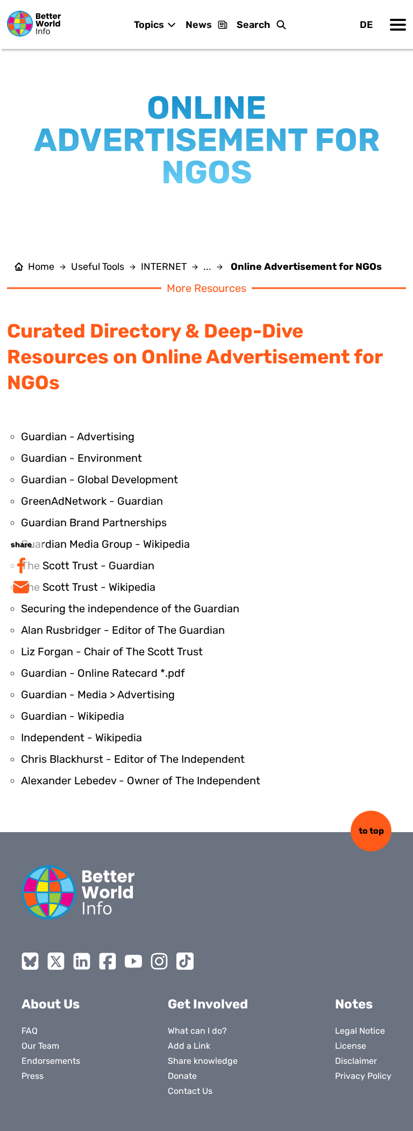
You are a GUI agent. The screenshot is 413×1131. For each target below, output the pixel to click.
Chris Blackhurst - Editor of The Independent (133, 759)
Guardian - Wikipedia (72, 716)
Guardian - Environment (81, 458)
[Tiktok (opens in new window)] (185, 961)
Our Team (40, 1046)
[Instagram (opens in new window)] (159, 961)
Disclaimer (356, 1061)
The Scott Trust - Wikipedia (88, 587)
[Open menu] (398, 24)
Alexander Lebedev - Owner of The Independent (140, 780)
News (199, 25)
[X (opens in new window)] (56, 961)
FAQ (30, 1031)
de (366, 25)
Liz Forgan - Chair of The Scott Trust (112, 651)
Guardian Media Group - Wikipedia (105, 544)
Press (33, 1076)
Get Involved (208, 1004)
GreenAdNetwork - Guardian (92, 501)
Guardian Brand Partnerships (94, 522)
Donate (182, 1076)
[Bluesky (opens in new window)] (30, 961)
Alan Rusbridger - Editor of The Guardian (123, 630)
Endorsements (51, 1061)
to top (371, 831)
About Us (51, 1004)
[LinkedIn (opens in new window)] (81, 961)
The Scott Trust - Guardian (87, 565)
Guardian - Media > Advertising (98, 694)
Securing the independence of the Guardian (130, 608)
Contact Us (190, 1091)
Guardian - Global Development (99, 479)
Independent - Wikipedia (81, 737)
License (350, 1046)
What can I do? (197, 1031)
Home (41, 267)
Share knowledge (203, 1061)
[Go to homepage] (34, 24)
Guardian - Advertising (77, 436)
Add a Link (189, 1046)
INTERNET (164, 267)
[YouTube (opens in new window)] (133, 961)
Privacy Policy (363, 1076)
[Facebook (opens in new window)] (107, 961)
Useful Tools (97, 267)
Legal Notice (360, 1031)
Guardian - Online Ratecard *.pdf (103, 673)
